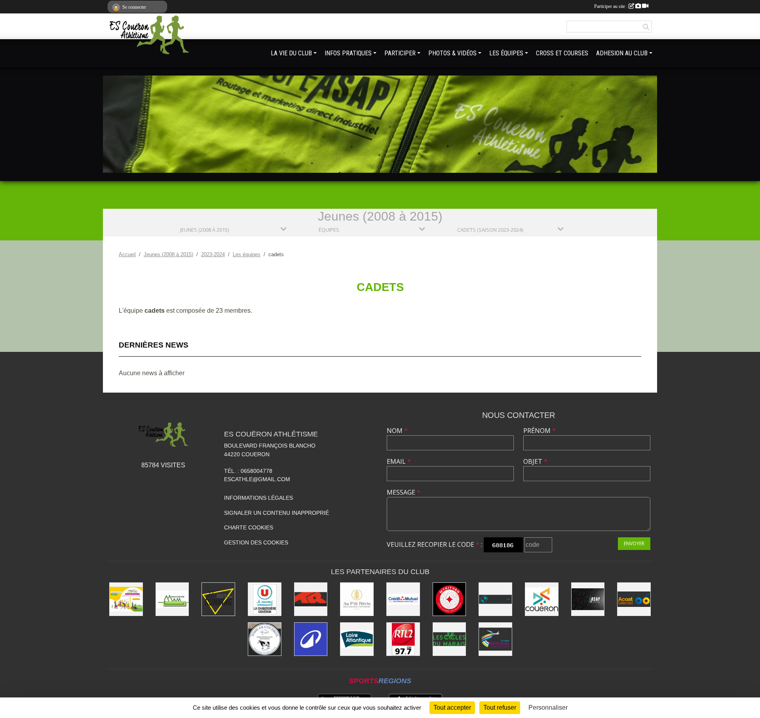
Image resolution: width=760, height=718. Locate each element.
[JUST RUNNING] (218, 599)
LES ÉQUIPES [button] (506, 53)
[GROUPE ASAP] (588, 599)
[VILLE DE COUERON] (542, 599)
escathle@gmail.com (257, 479)
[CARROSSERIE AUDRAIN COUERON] (634, 599)
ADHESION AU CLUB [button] (622, 53)
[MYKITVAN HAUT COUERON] (449, 599)
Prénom (539, 430)
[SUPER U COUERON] (264, 599)
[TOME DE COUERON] (264, 639)
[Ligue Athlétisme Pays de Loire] (495, 639)
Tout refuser (499, 707)
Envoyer (634, 543)
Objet (535, 461)
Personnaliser (548, 707)
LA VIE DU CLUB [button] (291, 53)
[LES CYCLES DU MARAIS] (449, 639)
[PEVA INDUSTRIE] (495, 599)
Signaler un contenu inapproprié (276, 513)
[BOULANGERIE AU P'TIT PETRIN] (357, 599)
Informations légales (258, 498)
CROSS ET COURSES (562, 53)
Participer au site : (611, 6)
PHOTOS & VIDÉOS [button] (452, 53)
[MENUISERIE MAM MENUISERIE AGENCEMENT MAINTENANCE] (172, 599)
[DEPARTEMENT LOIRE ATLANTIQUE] (357, 639)
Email (399, 461)
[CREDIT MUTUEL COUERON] (403, 599)
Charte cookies (248, 527)
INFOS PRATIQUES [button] (348, 53)
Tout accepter (452, 707)
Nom (397, 430)
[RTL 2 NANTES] (403, 639)
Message (403, 492)
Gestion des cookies (256, 542)
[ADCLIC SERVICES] (126, 599)
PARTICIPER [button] (400, 53)
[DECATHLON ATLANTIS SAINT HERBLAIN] (311, 639)
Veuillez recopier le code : (434, 544)
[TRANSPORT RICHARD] (311, 599)
